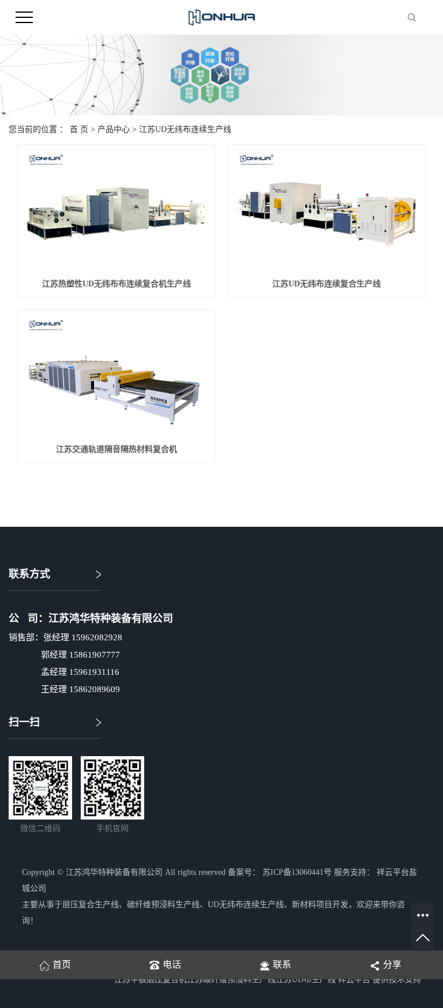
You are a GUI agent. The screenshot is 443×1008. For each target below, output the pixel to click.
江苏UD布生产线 (306, 979)
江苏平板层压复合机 (150, 979)
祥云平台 (354, 979)
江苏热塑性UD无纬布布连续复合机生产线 (116, 284)
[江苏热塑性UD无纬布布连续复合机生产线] (116, 210)
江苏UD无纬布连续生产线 (185, 129)
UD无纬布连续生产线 (246, 904)
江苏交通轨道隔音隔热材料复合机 (116, 449)
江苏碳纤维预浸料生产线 (231, 979)
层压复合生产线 (90, 904)
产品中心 (113, 129)
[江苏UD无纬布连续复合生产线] (326, 210)
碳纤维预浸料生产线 (163, 904)
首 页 (79, 129)
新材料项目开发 (320, 904)
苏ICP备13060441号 (297, 872)
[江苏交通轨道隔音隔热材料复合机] (116, 376)
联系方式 (29, 574)
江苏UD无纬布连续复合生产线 (326, 284)
